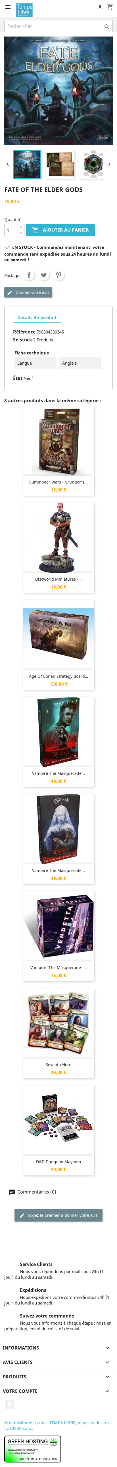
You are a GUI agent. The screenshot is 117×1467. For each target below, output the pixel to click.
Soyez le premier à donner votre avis (62, 1215)
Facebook (9, 1404)
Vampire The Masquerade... (58, 773)
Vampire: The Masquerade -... (58, 967)
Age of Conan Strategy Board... (58, 676)
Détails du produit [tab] (37, 317)
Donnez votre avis (31, 292)
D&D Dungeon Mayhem (58, 1161)
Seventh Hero (58, 1064)
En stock (22, 340)
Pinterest (58, 275)
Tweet (43, 275)
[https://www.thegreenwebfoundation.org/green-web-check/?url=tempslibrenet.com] (32, 1448)
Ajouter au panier (60, 229)
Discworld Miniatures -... (58, 579)
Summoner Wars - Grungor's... (58, 482)
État (17, 378)
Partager (29, 275)
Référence (24, 332)
